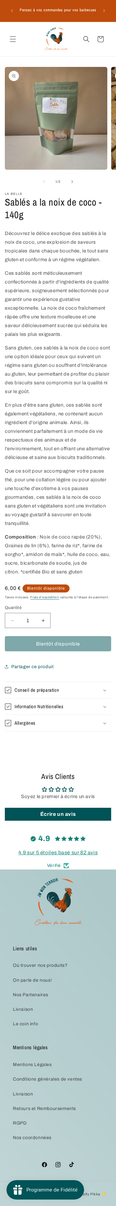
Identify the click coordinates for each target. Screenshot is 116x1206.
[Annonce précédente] (12, 11)
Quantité (13, 607)
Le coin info (25, 1023)
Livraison (23, 1009)
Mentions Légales (32, 1064)
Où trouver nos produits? (40, 965)
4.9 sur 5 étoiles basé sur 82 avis (58, 852)
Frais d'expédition (44, 597)
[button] (13, 39)
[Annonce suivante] (104, 11)
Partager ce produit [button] (32, 666)
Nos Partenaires (30, 994)
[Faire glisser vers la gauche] (44, 182)
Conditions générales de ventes (47, 1079)
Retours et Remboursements (44, 1108)
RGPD (19, 1123)
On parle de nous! (32, 980)
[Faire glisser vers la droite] (72, 182)
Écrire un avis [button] (58, 814)
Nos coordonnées (32, 1137)
